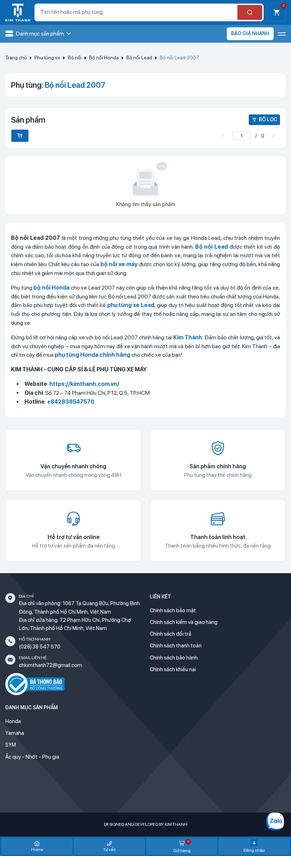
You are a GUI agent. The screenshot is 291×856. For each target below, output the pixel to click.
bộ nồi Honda (51, 287)
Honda (13, 721)
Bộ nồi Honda (104, 57)
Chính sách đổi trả (170, 634)
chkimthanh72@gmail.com (50, 665)
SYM (10, 745)
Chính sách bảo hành (174, 658)
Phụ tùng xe (47, 57)
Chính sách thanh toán (176, 645)
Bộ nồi (75, 57)
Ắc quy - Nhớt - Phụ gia (32, 757)
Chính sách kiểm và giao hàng (184, 622)
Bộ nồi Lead (139, 57)
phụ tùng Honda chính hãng (92, 354)
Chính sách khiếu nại (173, 669)
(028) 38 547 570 (39, 647)
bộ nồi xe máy (119, 264)
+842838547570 (70, 401)
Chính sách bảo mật (173, 610)
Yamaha (14, 733)
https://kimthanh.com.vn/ (84, 384)
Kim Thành (188, 337)
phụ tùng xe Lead (131, 305)
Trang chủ (16, 57)
